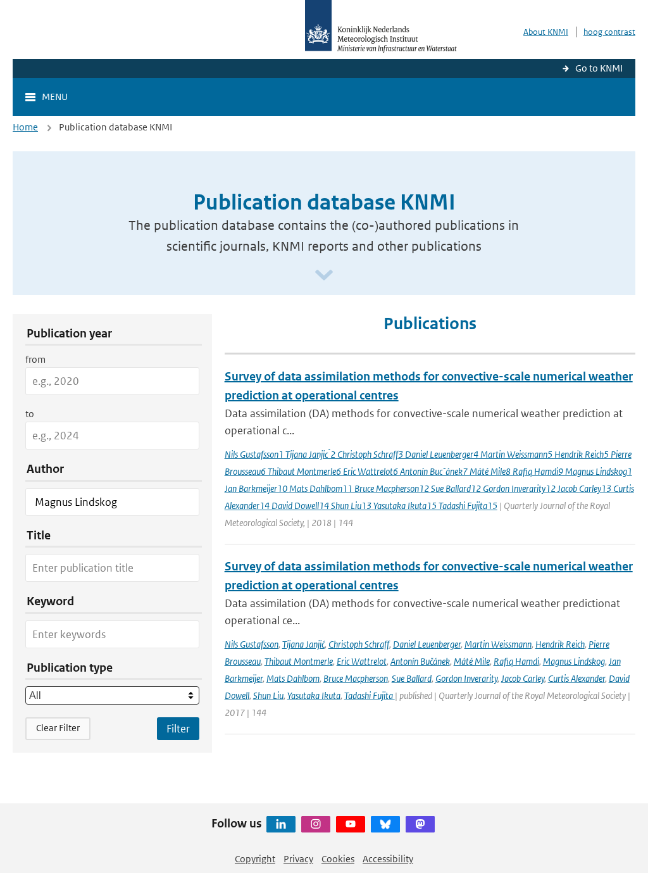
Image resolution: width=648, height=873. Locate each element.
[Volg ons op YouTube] (350, 824)
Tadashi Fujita (369, 695)
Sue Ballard (412, 678)
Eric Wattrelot (362, 661)
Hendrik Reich (560, 644)
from (35, 359)
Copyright (255, 859)
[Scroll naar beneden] (324, 276)
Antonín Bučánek (420, 661)
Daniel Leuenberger (427, 644)
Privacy (298, 859)
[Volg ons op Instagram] (316, 824)
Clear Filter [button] (58, 728)
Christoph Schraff (358, 644)
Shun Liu (268, 695)
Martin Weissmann (498, 644)
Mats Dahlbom (293, 678)
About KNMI (545, 32)
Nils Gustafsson (251, 644)
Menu (55, 97)
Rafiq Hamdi (516, 661)
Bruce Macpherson (355, 678)
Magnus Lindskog (574, 661)
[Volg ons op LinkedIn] (281, 824)
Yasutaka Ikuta (313, 695)
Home (25, 127)
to (29, 414)
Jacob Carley (522, 678)
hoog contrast (609, 32)
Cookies (337, 859)
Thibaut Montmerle (299, 661)
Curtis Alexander (576, 678)
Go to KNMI (599, 68)
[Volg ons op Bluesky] (385, 824)
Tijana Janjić (303, 644)
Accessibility (388, 859)
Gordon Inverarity (466, 678)
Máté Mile (472, 661)
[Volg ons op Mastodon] (420, 824)
